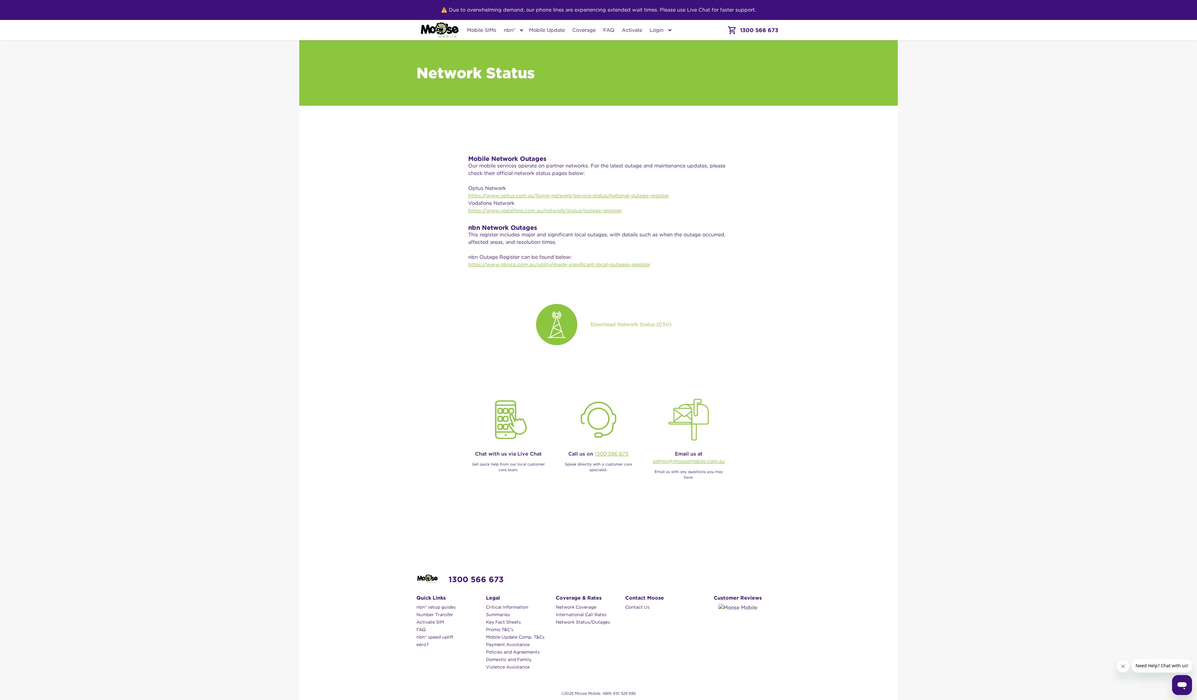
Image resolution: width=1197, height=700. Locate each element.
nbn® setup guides (436, 607)
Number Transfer (434, 614)
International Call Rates (581, 614)
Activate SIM (430, 622)
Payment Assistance (508, 644)
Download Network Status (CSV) (630, 324)
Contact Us (637, 607)
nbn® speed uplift (435, 637)
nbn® (509, 30)
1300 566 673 (611, 454)
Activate (632, 30)
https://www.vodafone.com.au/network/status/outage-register (545, 211)
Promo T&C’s (499, 629)
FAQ (608, 30)
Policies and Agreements (513, 651)
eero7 (422, 644)
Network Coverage (576, 607)
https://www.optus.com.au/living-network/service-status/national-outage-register (568, 196)
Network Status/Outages (583, 622)
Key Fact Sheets (503, 622)
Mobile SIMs (481, 30)
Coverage (584, 30)
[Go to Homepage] (439, 30)
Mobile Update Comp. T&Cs (515, 637)
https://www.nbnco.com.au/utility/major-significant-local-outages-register (559, 265)
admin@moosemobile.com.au (689, 461)
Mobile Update (547, 30)
